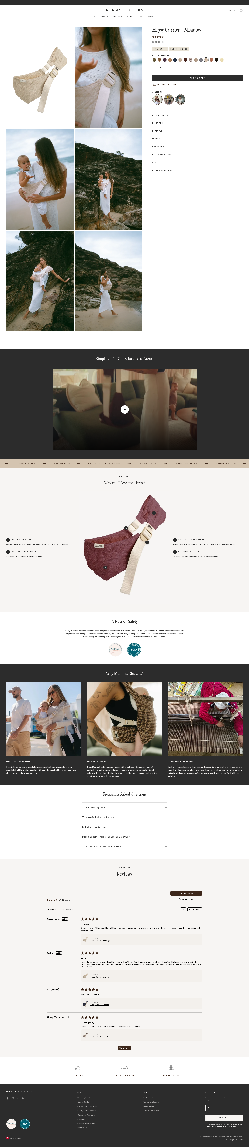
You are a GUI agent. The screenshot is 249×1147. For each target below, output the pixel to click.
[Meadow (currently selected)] (206, 60)
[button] (157, 37)
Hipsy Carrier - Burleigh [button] (100, 940)
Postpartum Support (151, 1102)
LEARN (140, 16)
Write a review (186, 893)
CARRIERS (117, 16)
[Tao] (217, 60)
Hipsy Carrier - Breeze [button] (99, 1005)
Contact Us (82, 1128)
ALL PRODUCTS (101, 16)
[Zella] (222, 60)
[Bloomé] (165, 60)
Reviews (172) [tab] (53, 909)
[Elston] (191, 60)
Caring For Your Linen (86, 1115)
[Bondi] (170, 60)
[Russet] (211, 60)
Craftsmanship (149, 1098)
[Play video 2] (169, 99)
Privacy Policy (148, 1106)
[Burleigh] (180, 60)
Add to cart (197, 78)
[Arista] (159, 60)
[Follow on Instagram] (12, 1098)
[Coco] (185, 60)
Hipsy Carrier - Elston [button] (99, 1036)
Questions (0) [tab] (67, 909)
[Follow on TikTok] (18, 1098)
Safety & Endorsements (87, 1110)
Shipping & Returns (85, 1098)
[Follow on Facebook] (7, 1098)
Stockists (81, 1119)
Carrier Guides (83, 1102)
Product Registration (86, 1123)
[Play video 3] (180, 99)
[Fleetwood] (196, 60)
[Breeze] (175, 60)
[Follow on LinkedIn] (23, 1098)
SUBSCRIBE (224, 1117)
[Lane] (201, 60)
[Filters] (183, 909)
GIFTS (129, 16)
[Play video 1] (157, 99)
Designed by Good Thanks (234, 1140)
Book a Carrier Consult (87, 1106)
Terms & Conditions (151, 1110)
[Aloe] (154, 60)
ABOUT (151, 16)
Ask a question (186, 899)
